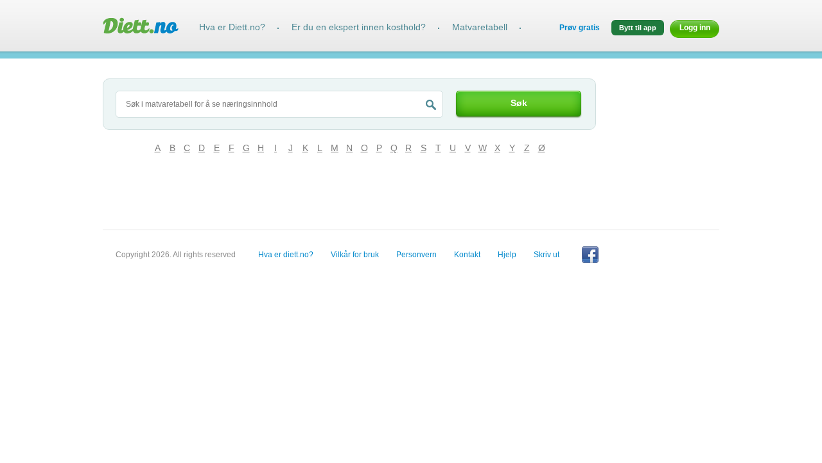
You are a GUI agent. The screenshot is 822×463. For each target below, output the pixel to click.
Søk (519, 103)
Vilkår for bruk (355, 254)
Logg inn (694, 27)
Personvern (416, 254)
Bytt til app (637, 28)
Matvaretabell (479, 27)
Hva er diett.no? (285, 254)
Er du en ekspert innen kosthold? (359, 27)
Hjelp (507, 254)
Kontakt (467, 254)
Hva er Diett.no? (232, 27)
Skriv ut (546, 254)
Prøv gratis (579, 27)
